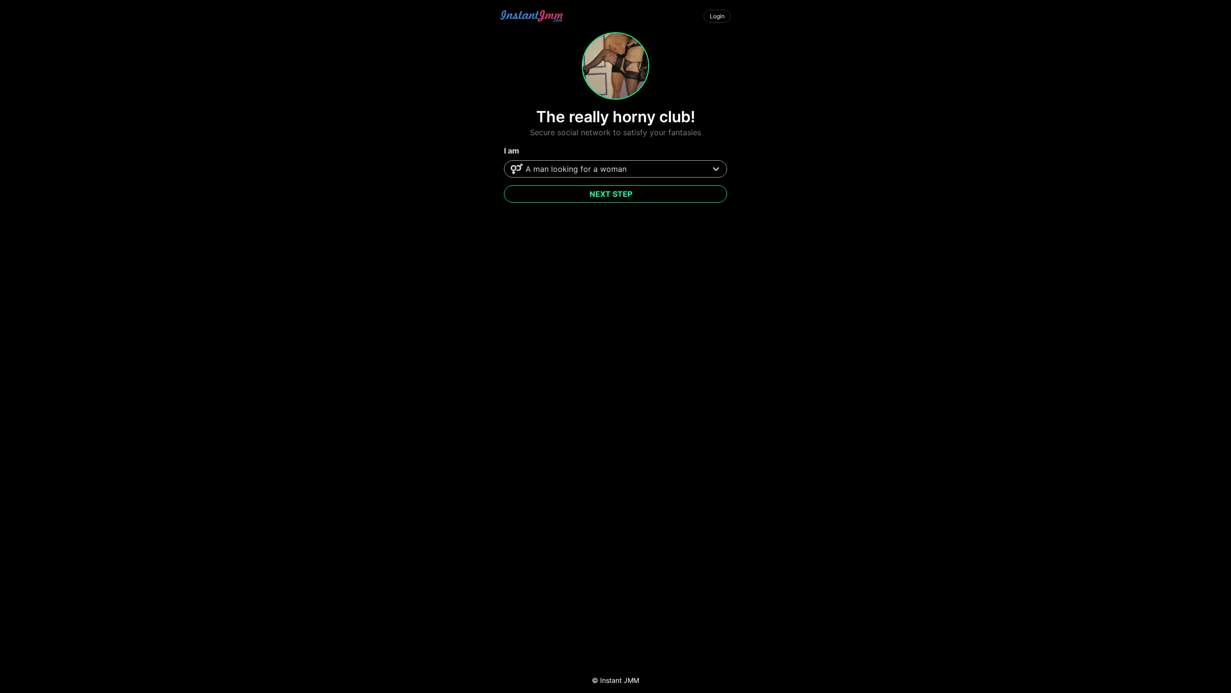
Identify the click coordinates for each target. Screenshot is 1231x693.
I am (511, 150)
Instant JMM (619, 680)
